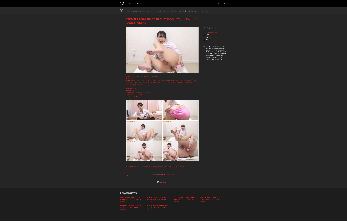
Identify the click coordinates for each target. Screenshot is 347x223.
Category (137, 3)
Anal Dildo (215, 48)
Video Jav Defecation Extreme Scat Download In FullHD (144, 11)
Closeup (221, 48)
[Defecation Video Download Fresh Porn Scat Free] (122, 3)
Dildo (215, 50)
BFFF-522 (220, 59)
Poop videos (219, 55)
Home (129, 3)
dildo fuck (221, 50)
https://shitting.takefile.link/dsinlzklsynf (164, 174)
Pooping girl (216, 57)
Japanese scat (210, 55)
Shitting (213, 59)
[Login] (224, 3)
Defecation (209, 50)
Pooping (208, 57)
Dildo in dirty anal (211, 52)
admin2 (208, 37)
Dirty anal (209, 53)
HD (207, 46)
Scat (164, 11)
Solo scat (215, 46)
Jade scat (223, 53)
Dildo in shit (222, 52)
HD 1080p (216, 53)
